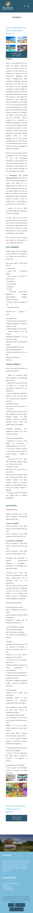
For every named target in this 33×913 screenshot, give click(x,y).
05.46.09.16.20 (10, 889)
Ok (11, 905)
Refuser (20, 905)
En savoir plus (16, 909)
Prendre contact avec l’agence (16, 54)
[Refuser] (31, 904)
